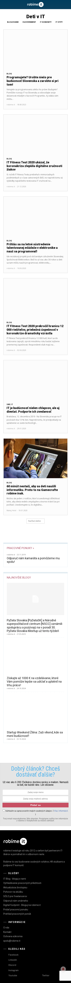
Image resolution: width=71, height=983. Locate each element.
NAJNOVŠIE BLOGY (19, 577)
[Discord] (5, 965)
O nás (6, 927)
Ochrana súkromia (12, 936)
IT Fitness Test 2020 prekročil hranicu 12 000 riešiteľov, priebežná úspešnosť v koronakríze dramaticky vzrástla (35, 329)
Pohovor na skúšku (13, 891)
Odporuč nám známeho (15, 900)
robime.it (11, 104)
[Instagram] (5, 970)
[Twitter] (39, 975)
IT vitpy (59, 22)
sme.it (10, 404)
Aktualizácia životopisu (15, 887)
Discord (12, 965)
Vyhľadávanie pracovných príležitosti (22, 883)
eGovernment (29, 22)
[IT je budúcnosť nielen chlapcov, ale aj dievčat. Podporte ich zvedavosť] (35, 380)
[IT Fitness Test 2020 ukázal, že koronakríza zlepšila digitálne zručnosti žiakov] (35, 134)
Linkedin (12, 960)
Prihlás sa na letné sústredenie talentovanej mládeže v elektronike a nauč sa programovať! (32, 247)
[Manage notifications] (63, 969)
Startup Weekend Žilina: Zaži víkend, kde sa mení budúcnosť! (35, 734)
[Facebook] (5, 955)
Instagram (13, 970)
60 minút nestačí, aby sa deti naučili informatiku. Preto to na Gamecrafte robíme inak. (32, 489)
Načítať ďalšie (34, 521)
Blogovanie (13, 22)
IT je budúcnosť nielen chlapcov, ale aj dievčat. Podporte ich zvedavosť (33, 409)
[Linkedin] (5, 960)
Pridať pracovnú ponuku (15, 909)
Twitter (45, 975)
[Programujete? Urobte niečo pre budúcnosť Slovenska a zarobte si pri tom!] (35, 49)
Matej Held (11, 510)
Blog (9, 73)
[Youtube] (5, 975)
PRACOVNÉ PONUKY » (20, 548)
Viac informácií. (61, 811)
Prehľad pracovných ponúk (17, 913)
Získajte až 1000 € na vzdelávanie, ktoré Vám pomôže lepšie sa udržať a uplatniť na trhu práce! (34, 681)
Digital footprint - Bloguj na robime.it (22, 905)
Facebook (13, 954)
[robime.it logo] (35, 4)
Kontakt (7, 932)
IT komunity (46, 22)
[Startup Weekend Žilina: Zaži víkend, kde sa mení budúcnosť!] (35, 711)
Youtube (12, 975)
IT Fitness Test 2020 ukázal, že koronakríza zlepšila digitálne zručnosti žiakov (34, 166)
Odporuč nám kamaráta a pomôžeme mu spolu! (33, 560)
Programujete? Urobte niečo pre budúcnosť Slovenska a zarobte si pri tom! (32, 80)
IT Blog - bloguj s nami (14, 878)
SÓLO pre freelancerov (15, 896)
